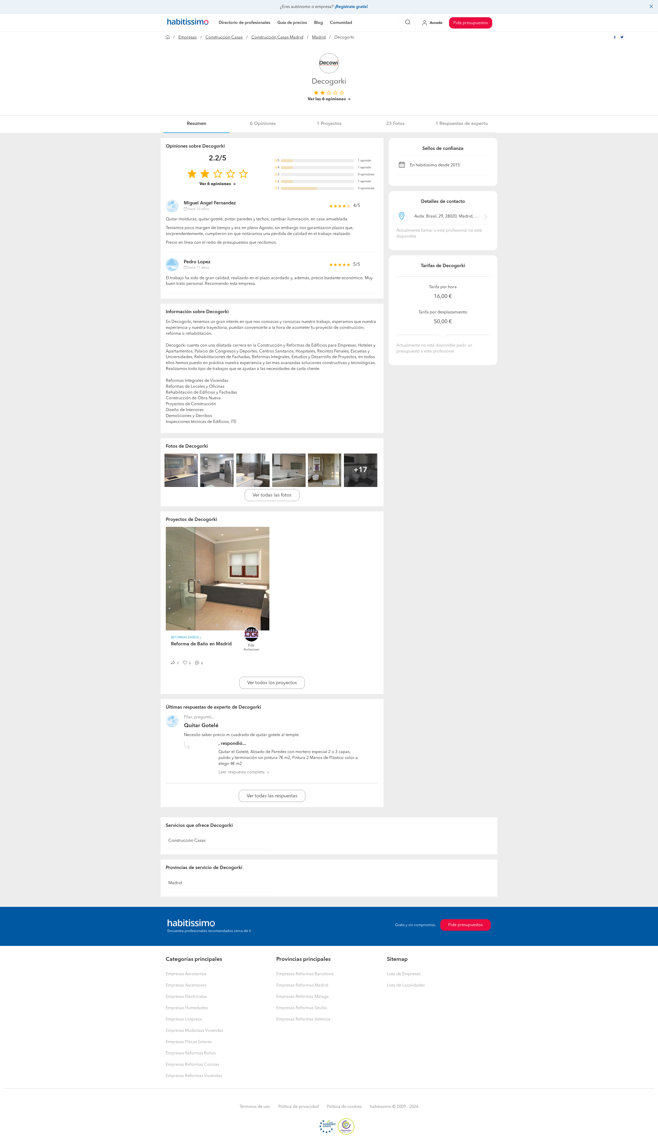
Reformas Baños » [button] (186, 637)
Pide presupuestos (470, 23)
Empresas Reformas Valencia (303, 1019)
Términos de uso (255, 1107)
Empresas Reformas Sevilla (301, 1008)
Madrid (319, 37)
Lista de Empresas (404, 974)
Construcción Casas (224, 37)
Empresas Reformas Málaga (302, 997)
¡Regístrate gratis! (351, 7)
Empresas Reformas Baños (191, 1053)
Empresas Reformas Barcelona (305, 974)
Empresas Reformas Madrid (302, 985)
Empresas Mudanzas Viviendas (194, 1031)
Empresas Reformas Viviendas (194, 1076)
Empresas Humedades (187, 1008)
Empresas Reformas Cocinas (192, 1065)
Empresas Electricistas (186, 997)
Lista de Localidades (406, 985)
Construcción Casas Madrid (277, 37)
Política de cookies (344, 1107)
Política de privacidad (298, 1107)
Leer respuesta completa (241, 772)
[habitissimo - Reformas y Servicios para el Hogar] (188, 23)
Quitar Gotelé (201, 725)
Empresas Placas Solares (189, 1042)
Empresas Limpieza (184, 1019)
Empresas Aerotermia (186, 974)
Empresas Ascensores (186, 985)
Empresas (187, 37)
